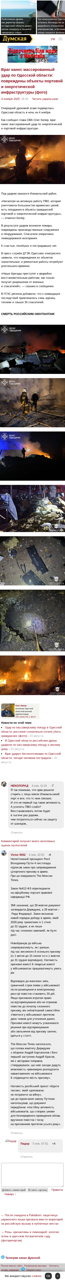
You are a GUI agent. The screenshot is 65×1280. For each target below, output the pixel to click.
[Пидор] (10, 1141)
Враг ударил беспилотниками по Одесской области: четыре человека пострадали (31, 756)
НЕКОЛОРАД (19, 785)
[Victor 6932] (3, 855)
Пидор (24, 1143)
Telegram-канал (33, 1270)
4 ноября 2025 (10, 99)
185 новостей (21, 717)
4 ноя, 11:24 (39, 785)
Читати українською (45, 99)
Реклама (32, 64)
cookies (37, 1276)
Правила (57, 1189)
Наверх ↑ (10, 1194)
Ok (48, 1276)
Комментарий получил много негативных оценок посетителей (28, 843)
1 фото (32, 717)
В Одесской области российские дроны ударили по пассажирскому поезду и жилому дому (30, 745)
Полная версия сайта (11, 1266)
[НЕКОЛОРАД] (3, 786)
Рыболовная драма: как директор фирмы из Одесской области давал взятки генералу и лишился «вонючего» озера (17, 26)
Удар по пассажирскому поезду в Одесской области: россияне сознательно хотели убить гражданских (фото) (31, 732)
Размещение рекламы (35, 1266)
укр (53, 38)
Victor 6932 (18, 854)
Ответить (17, 832)
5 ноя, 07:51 (40, 1143)
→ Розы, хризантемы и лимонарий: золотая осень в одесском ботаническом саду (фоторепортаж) (30, 1236)
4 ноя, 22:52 (36, 854)
